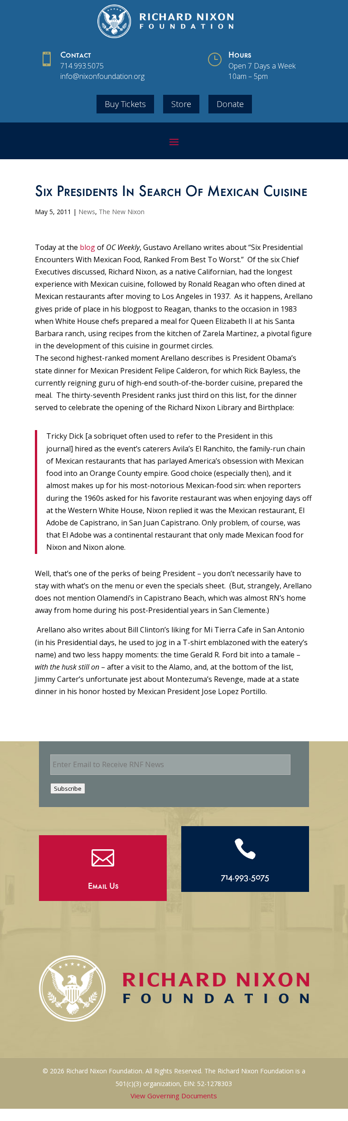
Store (181, 103)
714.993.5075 (82, 66)
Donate (230, 103)
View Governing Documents (173, 1095)
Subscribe (68, 788)
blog (87, 247)
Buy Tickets (125, 103)
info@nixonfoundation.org (102, 76)
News (86, 211)
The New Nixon (122, 211)
